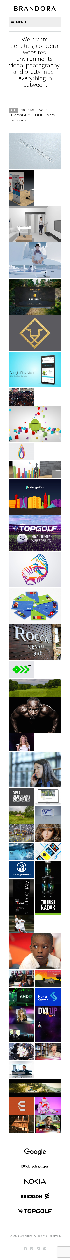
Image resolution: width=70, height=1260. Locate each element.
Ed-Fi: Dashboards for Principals (48, 1051)
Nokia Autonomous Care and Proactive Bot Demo (35, 224)
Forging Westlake (21, 869)
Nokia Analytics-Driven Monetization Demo (35, 260)
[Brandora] (35, 9)
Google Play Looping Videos (35, 424)
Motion (44, 110)
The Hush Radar (48, 906)
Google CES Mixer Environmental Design (35, 469)
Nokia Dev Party (21, 851)
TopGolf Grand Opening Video (35, 533)
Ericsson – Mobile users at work (35, 769)
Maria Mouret (35, 151)
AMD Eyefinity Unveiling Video (35, 1088)
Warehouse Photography (21, 833)
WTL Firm (48, 815)
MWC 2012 (48, 1106)
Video (51, 115)
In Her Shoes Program (21, 897)
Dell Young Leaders (21, 451)
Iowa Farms (21, 815)
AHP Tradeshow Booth (21, 188)
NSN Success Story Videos (21, 1069)
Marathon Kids (21, 1015)
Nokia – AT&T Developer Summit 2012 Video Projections (48, 1024)
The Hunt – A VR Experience (35, 297)
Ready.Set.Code (48, 879)
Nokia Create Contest (48, 851)
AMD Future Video (21, 997)
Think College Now (35, 951)
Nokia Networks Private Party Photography (21, 1124)
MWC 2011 (21, 1051)
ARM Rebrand (35, 333)
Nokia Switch (48, 997)
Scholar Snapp (21, 669)
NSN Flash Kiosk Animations (48, 978)
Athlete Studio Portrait (35, 715)
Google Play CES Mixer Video (35, 497)
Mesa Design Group (48, 797)
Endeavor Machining (21, 1106)
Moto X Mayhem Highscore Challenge (21, 742)
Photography (20, 115)
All (13, 110)
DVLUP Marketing (35, 606)
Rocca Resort (35, 642)
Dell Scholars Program (21, 797)
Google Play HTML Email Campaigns (35, 369)
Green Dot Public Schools (21, 978)
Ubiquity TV (21, 1033)
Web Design (19, 120)
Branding (27, 110)
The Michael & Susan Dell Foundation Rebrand (35, 569)
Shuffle (11, 125)
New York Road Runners (21, 924)
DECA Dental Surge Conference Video (21, 397)
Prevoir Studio (48, 833)
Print (38, 115)
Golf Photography (35, 688)
